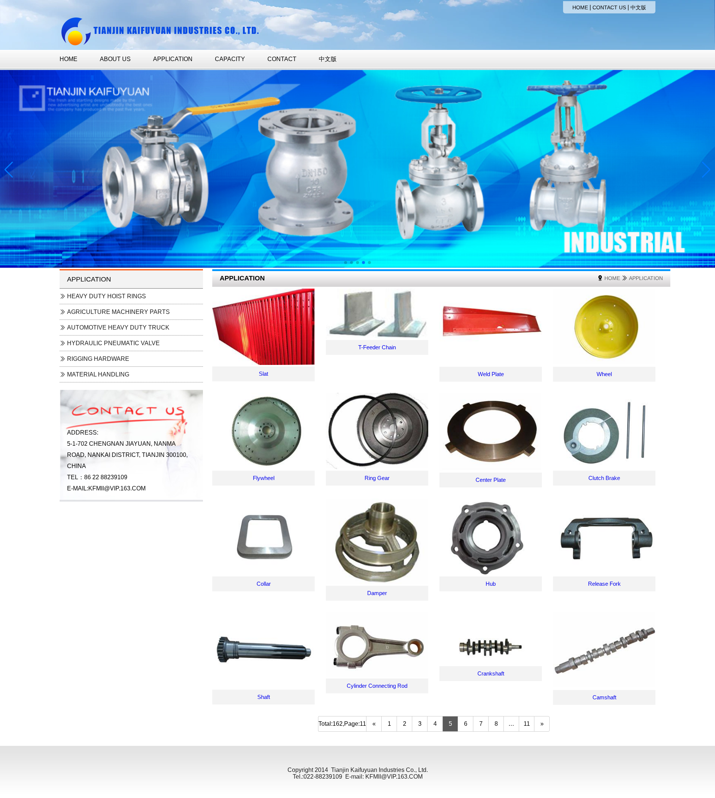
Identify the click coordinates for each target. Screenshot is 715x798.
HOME (580, 7)
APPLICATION (173, 59)
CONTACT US (609, 7)
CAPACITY (230, 59)
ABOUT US (115, 59)
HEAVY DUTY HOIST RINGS (106, 296)
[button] (345, 262)
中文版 (638, 7)
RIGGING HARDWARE (97, 359)
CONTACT (281, 59)
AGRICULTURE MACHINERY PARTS (118, 312)
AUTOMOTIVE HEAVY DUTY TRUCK (117, 327)
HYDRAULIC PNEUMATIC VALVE (113, 343)
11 (527, 724)
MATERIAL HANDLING (97, 374)
